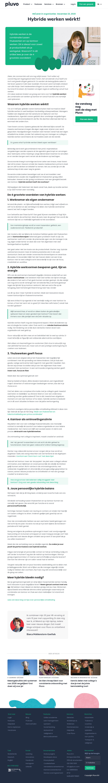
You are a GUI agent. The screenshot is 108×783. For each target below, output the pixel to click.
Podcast (29, 721)
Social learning (49, 727)
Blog (28, 717)
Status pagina (49, 754)
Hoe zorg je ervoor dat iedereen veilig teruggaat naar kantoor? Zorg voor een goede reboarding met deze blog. (34, 481)
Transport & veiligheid (89, 741)
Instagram (30, 763)
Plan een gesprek (86, 4)
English (10, 760)
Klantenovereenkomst (52, 770)
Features (38, 4)
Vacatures (12, 730)
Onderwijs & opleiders (89, 728)
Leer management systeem (51, 722)
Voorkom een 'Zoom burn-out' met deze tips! (35, 456)
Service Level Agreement (53, 773)
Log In (73, 4)
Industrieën (89, 717)
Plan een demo (86, 119)
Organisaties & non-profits (90, 735)
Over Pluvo (71, 733)
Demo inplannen (14, 727)
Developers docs (50, 757)
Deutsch (11, 757)
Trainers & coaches (89, 722)
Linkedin (29, 766)
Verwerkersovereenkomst (54, 766)
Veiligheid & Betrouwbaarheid (50, 735)
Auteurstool (48, 730)
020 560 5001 (72, 763)
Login (10, 717)
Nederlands (12, 754)
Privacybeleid (49, 760)
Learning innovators (30, 755)
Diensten (70, 717)
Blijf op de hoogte (92, 753)
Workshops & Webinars (72, 722)
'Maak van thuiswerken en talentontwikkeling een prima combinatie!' (31, 412)
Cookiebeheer (49, 763)
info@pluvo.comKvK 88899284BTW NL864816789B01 (73, 771)
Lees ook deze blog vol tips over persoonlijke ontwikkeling (31, 600)
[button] (27, 4)
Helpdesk (11, 724)
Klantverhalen (31, 724)
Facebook (29, 760)
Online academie (50, 717)
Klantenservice (72, 727)
